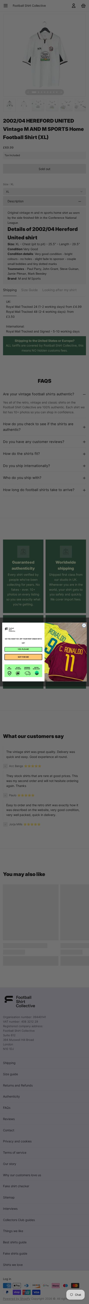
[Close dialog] (84, 625)
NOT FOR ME (23, 657)
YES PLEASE (23, 649)
